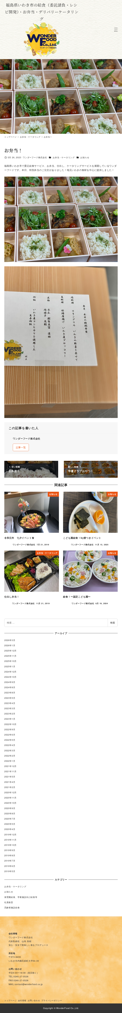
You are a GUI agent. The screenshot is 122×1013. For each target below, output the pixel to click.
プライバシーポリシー (51, 1000)
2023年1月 (9, 718)
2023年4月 (9, 703)
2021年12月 (10, 766)
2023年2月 (9, 713)
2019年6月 (9, 865)
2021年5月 (9, 776)
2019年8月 (9, 855)
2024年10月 (10, 676)
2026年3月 (9, 640)
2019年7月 (9, 860)
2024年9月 (9, 682)
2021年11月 (10, 771)
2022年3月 (9, 750)
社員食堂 (8, 902)
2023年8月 (9, 692)
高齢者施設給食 (12, 907)
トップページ (10, 1000)
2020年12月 (10, 792)
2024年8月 (9, 687)
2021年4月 (9, 781)
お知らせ (84, 157)
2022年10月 (10, 724)
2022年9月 (9, 729)
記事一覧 (21, 447)
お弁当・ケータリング (64, 157)
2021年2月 (9, 787)
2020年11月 (10, 797)
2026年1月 (9, 645)
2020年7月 (9, 818)
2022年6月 (9, 734)
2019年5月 (9, 871)
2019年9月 (9, 850)
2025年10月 (10, 661)
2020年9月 (9, 808)
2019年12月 (10, 834)
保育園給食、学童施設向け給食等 (20, 897)
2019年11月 (10, 839)
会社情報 (22, 1000)
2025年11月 (10, 655)
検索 (112, 622)
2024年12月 (10, 671)
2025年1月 (9, 666)
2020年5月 (9, 823)
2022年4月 (9, 745)
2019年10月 (10, 844)
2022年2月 (9, 755)
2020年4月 (9, 829)
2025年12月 (10, 650)
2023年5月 (9, 697)
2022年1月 (9, 760)
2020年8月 (9, 813)
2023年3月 (9, 708)
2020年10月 (10, 802)
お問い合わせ (34, 1000)
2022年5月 (9, 739)
